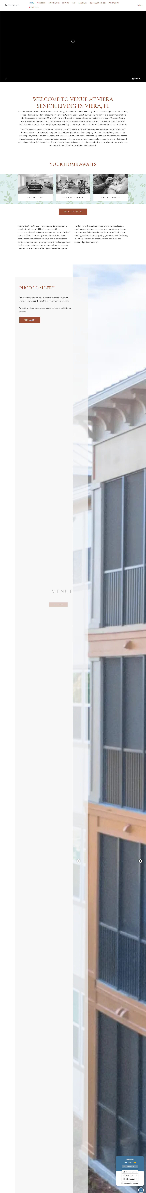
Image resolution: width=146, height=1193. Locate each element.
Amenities (41, 3)
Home (31, 3)
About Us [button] (33, 7)
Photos (65, 3)
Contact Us (114, 3)
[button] (140, 5)
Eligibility (83, 3)
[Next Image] (140, 861)
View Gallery (29, 320)
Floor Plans (54, 3)
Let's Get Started (97, 3)
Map (73, 3)
